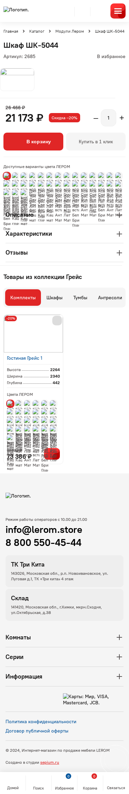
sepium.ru (49, 762)
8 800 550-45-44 (44, 542)
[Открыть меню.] (118, 11)
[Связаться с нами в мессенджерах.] (115, 760)
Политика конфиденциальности (41, 721)
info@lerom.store (44, 529)
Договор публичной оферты (37, 731)
